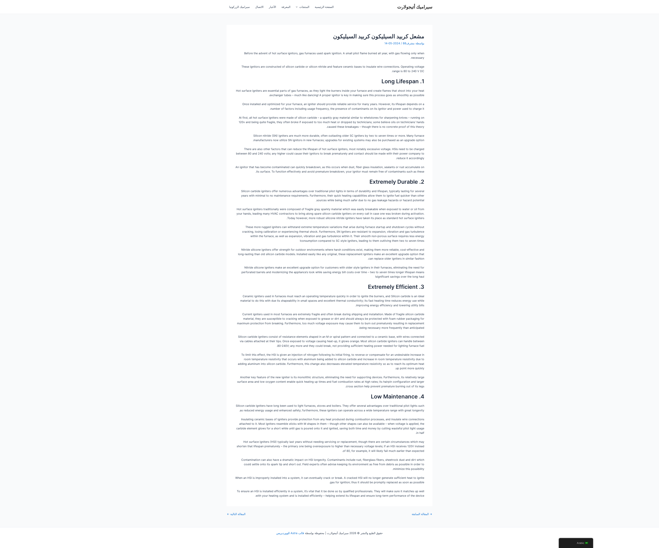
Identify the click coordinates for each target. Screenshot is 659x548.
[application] (297, 7)
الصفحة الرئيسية (324, 7)
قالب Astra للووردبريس (290, 533)
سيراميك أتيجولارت (414, 6)
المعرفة (285, 7)
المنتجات (304, 7)
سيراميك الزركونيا (239, 7)
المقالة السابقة (422, 514)
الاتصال (259, 7)
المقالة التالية (236, 514)
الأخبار (272, 7)
